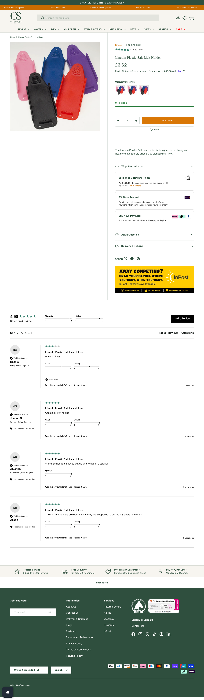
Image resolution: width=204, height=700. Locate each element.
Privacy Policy (74, 643)
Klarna (107, 612)
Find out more (134, 185)
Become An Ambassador (80, 637)
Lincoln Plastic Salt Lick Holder (31, 37)
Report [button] (77, 385)
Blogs (69, 624)
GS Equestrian (23, 685)
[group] (27, 316)
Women (38, 29)
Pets (133, 29)
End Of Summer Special (12, 7)
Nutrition (116, 29)
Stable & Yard (93, 29)
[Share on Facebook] (132, 259)
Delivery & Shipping (77, 618)
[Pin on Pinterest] (138, 259)
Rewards (109, 624)
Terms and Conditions (78, 649)
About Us (71, 606)
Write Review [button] (182, 318)
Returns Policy (74, 655)
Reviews (71, 631)
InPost (107, 631)
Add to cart (168, 120)
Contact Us (72, 612)
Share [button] (84, 385)
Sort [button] (13, 333)
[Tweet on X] (125, 259)
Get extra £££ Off (55, 7)
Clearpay (109, 618)
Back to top (102, 582)
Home (12, 37)
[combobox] (98, 18)
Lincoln (118, 45)
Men (53, 29)
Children (70, 29)
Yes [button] (70, 385)
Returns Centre (112, 606)
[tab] (168, 333)
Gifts (147, 29)
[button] (191, 17)
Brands (163, 29)
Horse (22, 29)
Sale (179, 29)
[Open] (7, 692)
